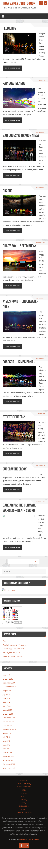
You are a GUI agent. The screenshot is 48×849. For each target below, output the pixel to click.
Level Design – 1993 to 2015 (13, 649)
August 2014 (7, 691)
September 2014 (9, 687)
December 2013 (9, 718)
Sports (23, 809)
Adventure (23, 780)
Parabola (23, 839)
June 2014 (6, 698)
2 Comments (41, 80)
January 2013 (8, 760)
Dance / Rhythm (24, 784)
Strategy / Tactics (24, 812)
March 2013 (7, 752)
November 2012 (9, 768)
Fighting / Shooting (23, 787)
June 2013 (6, 741)
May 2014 (6, 702)
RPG (23, 803)
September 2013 (9, 729)
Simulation (23, 806)
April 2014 (6, 706)
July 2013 (6, 737)
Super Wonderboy (15, 469)
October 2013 (8, 725)
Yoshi (5, 641)
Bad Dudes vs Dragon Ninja (21, 135)
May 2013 (6, 745)
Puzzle (23, 796)
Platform (23, 793)
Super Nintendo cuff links (13, 656)
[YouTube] (45, 3)
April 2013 (6, 749)
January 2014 (8, 714)
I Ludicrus (9, 28)
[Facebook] (41, 3)
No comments (40, 25)
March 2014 (7, 710)
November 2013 (9, 721)
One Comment (40, 242)
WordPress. (34, 839)
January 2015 (8, 679)
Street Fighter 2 (14, 417)
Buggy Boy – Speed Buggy (20, 246)
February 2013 (8, 756)
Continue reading (12, 68)
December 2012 (9, 764)
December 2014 (9, 683)
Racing (23, 800)
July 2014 (6, 694)
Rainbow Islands (14, 83)
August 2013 (7, 733)
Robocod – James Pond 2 (19, 362)
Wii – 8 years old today (11, 653)
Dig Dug (7, 191)
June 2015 (6, 675)
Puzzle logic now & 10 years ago (15, 645)
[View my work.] (8, 590)
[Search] (42, 572)
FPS (23, 790)
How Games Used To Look (19, 3)
